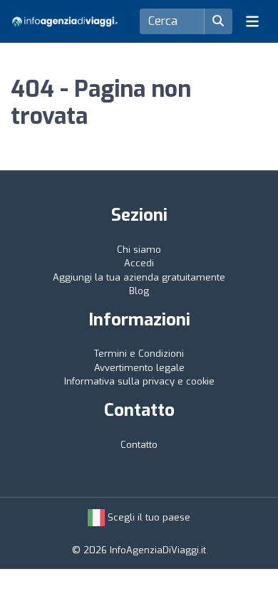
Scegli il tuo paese (147, 517)
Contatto (139, 445)
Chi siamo (139, 250)
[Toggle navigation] (252, 21)
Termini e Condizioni (139, 353)
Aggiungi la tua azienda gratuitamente (139, 277)
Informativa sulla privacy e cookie (139, 381)
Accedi (139, 263)
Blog (139, 291)
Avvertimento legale (139, 368)
